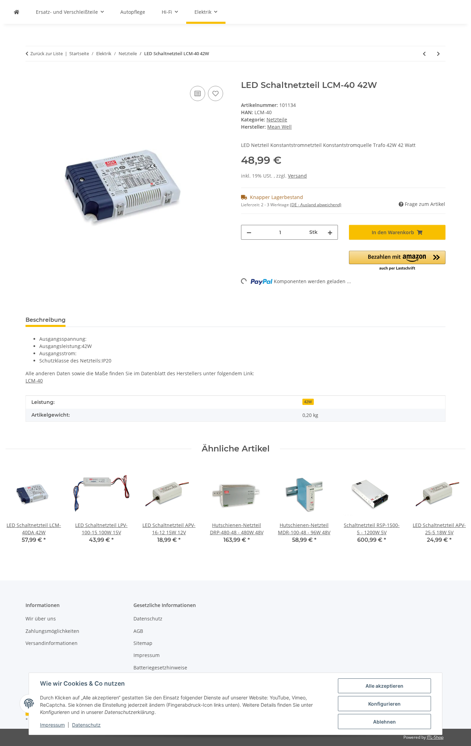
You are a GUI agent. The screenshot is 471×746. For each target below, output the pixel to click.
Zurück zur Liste (46, 53)
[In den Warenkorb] (31, 76)
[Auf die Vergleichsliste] (197, 93)
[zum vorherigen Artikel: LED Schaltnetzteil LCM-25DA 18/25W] (424, 53)
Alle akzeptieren (384, 686)
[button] (397, 261)
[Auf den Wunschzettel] (215, 93)
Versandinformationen (52, 643)
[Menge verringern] (249, 232)
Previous (17, 509)
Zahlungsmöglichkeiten (52, 631)
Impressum (52, 725)
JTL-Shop (435, 737)
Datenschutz (86, 725)
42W (308, 401)
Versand (297, 175)
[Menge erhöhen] (330, 232)
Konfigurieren (384, 704)
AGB (138, 631)
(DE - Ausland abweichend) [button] (315, 205)
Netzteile (277, 119)
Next (454, 509)
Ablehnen (384, 722)
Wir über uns (41, 618)
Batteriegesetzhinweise (160, 667)
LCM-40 (34, 380)
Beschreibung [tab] (46, 320)
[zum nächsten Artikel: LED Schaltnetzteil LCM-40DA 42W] (438, 53)
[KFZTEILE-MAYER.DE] (17, 12)
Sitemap (142, 643)
